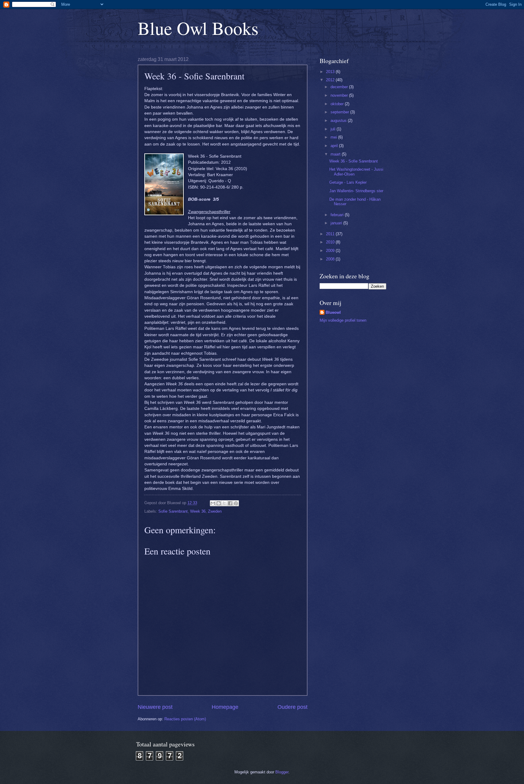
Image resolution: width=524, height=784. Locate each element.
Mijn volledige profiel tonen (343, 320)
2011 (331, 234)
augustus (339, 120)
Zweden (215, 511)
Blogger (281, 772)
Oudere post (292, 707)
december (340, 87)
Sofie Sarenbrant (173, 511)
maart (336, 154)
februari (338, 215)
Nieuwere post (155, 707)
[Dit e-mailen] (213, 503)
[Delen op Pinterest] (236, 503)
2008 (331, 259)
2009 (331, 250)
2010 (331, 242)
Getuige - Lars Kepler (348, 182)
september (340, 112)
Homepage (225, 707)
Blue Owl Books (198, 28)
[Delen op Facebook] (230, 503)
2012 (331, 80)
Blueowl (333, 312)
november (340, 95)
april (335, 145)
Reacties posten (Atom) (185, 719)
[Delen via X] (224, 503)
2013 (331, 71)
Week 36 (198, 511)
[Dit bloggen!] (219, 503)
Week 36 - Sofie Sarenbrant (353, 161)
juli (334, 129)
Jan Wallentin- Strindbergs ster (356, 191)
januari (337, 223)
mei (334, 137)
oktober (338, 104)
